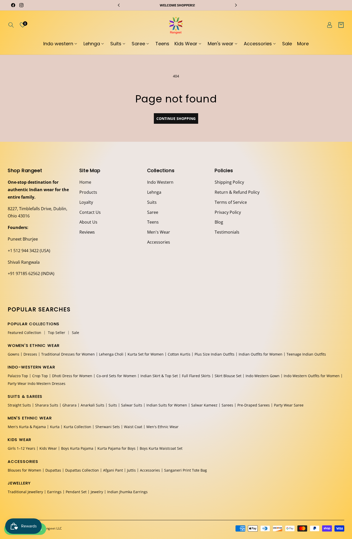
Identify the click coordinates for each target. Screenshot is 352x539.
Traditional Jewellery (25, 491)
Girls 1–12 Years (21, 448)
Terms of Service (231, 202)
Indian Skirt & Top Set (159, 376)
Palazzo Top (18, 376)
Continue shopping (176, 118)
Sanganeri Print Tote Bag (185, 470)
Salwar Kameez (204, 405)
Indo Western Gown (263, 376)
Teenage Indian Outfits (306, 354)
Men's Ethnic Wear (162, 426)
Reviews (87, 232)
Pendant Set (76, 491)
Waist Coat (133, 426)
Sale (75, 332)
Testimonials (227, 232)
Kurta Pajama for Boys (116, 448)
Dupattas (53, 470)
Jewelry (97, 491)
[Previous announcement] (118, 5)
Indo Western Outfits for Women (312, 376)
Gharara (69, 405)
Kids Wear (48, 448)
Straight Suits (19, 405)
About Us (88, 222)
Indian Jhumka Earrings (127, 491)
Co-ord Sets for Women (116, 376)
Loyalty (86, 202)
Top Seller (56, 332)
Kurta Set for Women (146, 354)
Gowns (13, 354)
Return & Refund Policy (237, 192)
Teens (153, 222)
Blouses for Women (24, 470)
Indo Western (160, 182)
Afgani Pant (113, 470)
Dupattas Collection (82, 470)
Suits (152, 202)
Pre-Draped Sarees (253, 405)
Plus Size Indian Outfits (214, 354)
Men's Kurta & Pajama (27, 426)
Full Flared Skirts (196, 376)
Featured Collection (24, 332)
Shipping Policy (229, 182)
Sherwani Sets (107, 426)
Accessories (158, 242)
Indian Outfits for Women (260, 354)
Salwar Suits (131, 405)
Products (88, 192)
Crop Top (40, 376)
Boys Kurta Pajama (77, 448)
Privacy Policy (228, 212)
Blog (219, 222)
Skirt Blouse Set (228, 376)
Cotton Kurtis (179, 354)
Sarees (227, 405)
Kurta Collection (77, 426)
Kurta (55, 426)
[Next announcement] (235, 5)
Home (85, 182)
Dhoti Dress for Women (72, 376)
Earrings (54, 491)
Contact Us (90, 212)
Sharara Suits (46, 405)
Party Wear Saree (289, 405)
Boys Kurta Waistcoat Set (161, 448)
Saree (152, 212)
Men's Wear (158, 232)
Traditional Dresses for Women (68, 354)
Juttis (131, 470)
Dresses (30, 354)
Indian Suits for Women (166, 405)
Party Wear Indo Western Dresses (36, 383)
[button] (11, 25)
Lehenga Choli (111, 354)
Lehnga (154, 192)
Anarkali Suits (92, 405)
